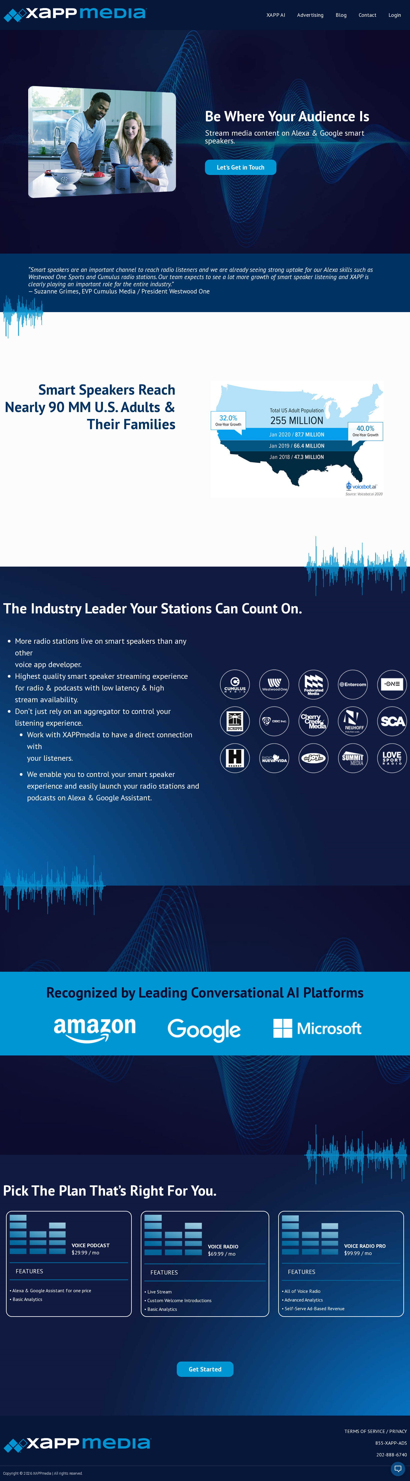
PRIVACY (398, 1431)
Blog (341, 14)
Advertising (310, 14)
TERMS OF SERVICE (364, 1431)
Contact (367, 14)
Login (394, 14)
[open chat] (398, 1469)
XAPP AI (276, 14)
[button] (240, 167)
